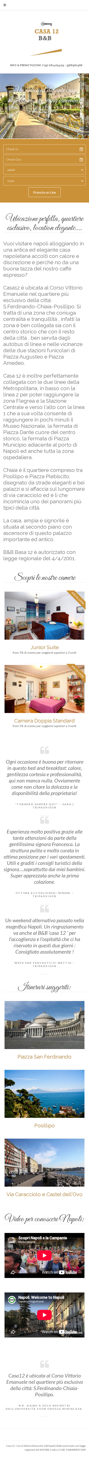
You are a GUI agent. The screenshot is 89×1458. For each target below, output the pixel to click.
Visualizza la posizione (44, 128)
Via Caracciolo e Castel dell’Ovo (44, 1194)
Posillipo (44, 1125)
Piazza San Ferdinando (44, 1057)
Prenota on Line (44, 192)
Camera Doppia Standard (44, 721)
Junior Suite (44, 647)
